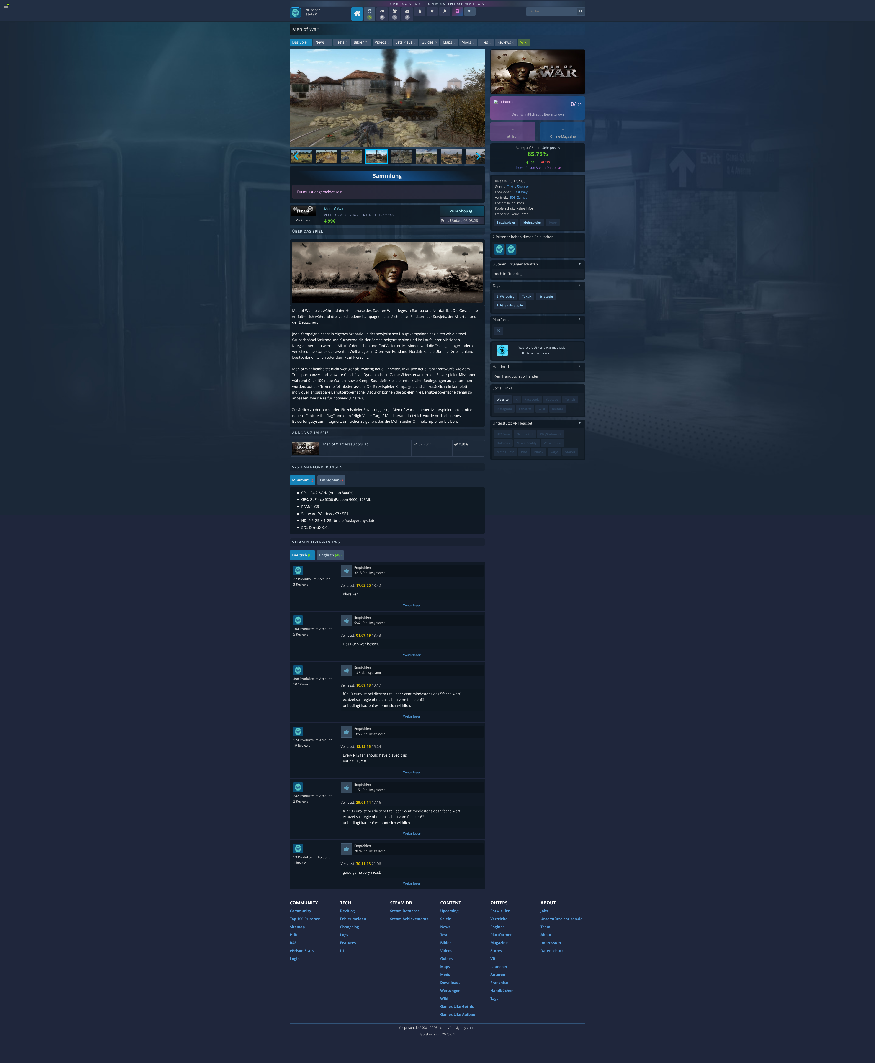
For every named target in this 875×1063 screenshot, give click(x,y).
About (546, 934)
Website (503, 399)
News (322, 42)
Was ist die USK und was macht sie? (543, 347)
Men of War (334, 208)
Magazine (499, 942)
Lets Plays (405, 42)
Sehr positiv (551, 148)
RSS (293, 942)
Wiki (523, 42)
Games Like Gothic (457, 1006)
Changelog (349, 926)
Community (300, 910)
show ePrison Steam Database (538, 168)
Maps (449, 42)
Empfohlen (331, 480)
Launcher (498, 966)
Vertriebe (498, 918)
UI (342, 950)
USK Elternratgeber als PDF (537, 353)
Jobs (544, 910)
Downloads (450, 982)
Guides (429, 42)
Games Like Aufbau (457, 1014)
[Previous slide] (296, 156)
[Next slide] (478, 156)
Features (348, 942)
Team (545, 926)
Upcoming (449, 910)
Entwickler (500, 910)
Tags (494, 998)
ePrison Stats (302, 950)
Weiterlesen (412, 605)
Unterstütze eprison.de (561, 918)
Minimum (302, 480)
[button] (301, 156)
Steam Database (405, 910)
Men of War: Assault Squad (346, 444)
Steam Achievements (409, 918)
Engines (497, 926)
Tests (341, 42)
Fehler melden (353, 918)
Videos (382, 42)
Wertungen (450, 990)
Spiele (445, 918)
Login (295, 958)
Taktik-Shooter (518, 187)
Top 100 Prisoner (305, 918)
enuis (471, 1028)
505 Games (518, 198)
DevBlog (347, 910)
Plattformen (501, 934)
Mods (468, 42)
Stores (496, 950)
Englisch (330, 555)
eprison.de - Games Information (437, 4)
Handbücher (501, 990)
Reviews (505, 42)
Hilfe (294, 934)
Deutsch (302, 555)
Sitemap (297, 926)
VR (492, 958)
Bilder (361, 42)
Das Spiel (300, 42)
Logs (344, 934)
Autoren (497, 974)
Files (485, 42)
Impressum (550, 942)
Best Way (520, 192)
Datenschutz (551, 950)
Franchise (499, 982)
